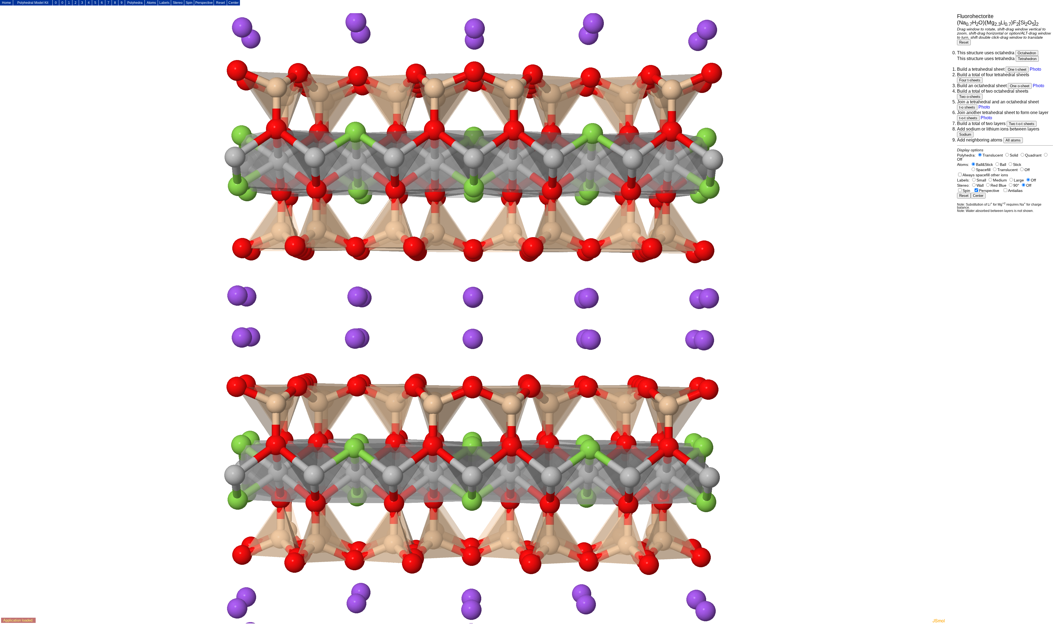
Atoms (151, 3)
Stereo (178, 3)
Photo (1035, 69)
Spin (189, 3)
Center (233, 3)
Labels (164, 3)
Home (6, 3)
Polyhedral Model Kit (32, 3)
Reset (220, 3)
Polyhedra (135, 3)
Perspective (204, 3)
